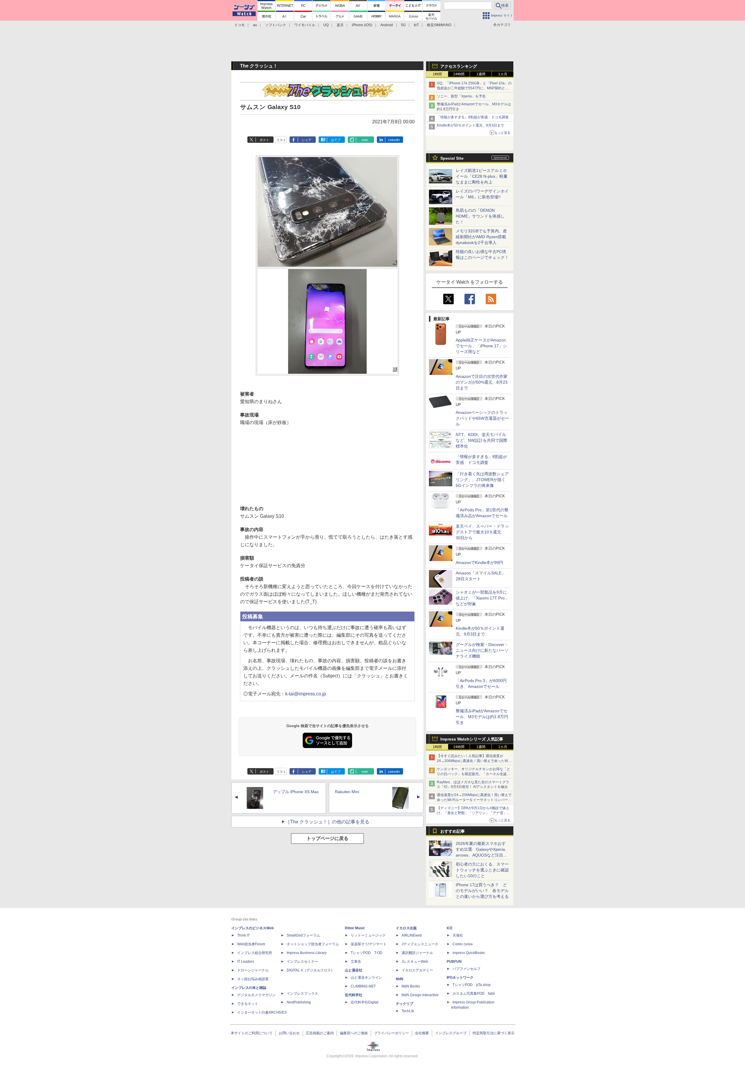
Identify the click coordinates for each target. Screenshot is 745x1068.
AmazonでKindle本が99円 (479, 562)
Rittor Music (355, 928)
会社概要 (422, 1033)
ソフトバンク (275, 25)
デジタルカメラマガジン (256, 995)
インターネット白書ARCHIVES (262, 1012)
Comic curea (463, 944)
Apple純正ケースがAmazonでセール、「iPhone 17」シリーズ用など (481, 346)
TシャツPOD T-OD (366, 953)
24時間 (458, 74)
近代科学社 (353, 995)
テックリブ (404, 1004)
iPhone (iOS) (362, 25)
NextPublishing (299, 1002)
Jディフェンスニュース (420, 944)
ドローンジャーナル (253, 970)
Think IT (243, 935)
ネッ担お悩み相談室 (253, 979)
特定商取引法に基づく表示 (494, 1033)
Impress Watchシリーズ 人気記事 (471, 739)
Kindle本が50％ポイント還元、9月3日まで (470, 125)
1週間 (480, 74)
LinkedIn (394, 140)
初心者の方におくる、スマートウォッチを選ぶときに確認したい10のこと (482, 870)
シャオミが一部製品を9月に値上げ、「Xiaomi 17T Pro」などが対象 (482, 598)
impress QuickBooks (469, 953)
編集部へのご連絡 (354, 1033)
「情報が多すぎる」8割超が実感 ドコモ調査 (473, 117)
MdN (399, 979)
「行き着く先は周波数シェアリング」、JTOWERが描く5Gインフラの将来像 (482, 479)
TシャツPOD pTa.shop (472, 985)
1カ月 (502, 74)
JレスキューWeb (415, 962)
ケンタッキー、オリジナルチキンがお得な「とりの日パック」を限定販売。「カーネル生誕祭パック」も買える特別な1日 (473, 774)
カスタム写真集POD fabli (474, 994)
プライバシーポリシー (391, 1033)
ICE (450, 928)
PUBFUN (454, 962)
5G (403, 25)
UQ (326, 25)
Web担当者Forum (251, 944)
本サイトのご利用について (252, 1033)
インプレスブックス (302, 994)
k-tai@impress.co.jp (305, 693)
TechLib (408, 1011)
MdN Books (411, 986)
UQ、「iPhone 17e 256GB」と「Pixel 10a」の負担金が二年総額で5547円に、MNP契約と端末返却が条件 (474, 88)
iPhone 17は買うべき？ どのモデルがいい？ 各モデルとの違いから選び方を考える (482, 890)
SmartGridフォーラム (303, 935)
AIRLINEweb (412, 935)
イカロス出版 (406, 928)
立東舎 (356, 962)
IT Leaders (245, 962)
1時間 (437, 74)
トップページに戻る (327, 838)
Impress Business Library (307, 953)
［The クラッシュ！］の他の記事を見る (327, 821)
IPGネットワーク (460, 978)
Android (386, 25)
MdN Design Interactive (420, 995)
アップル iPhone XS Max (296, 791)
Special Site (452, 158)
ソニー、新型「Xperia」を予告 (461, 96)
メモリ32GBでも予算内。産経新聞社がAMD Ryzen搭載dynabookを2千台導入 (481, 237)
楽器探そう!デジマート (368, 944)
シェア (306, 140)
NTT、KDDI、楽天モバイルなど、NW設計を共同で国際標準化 (481, 440)
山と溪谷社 (353, 970)
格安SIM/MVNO (439, 25)
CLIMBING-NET (363, 986)
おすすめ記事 (452, 831)
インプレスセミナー (302, 962)
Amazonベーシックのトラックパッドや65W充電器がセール (482, 418)
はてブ (335, 140)
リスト (281, 140)
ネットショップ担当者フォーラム (313, 944)
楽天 (340, 25)
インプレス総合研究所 (254, 953)
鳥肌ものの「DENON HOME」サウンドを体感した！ (480, 216)
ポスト (264, 140)
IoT (416, 25)
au (255, 25)
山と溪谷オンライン (366, 978)
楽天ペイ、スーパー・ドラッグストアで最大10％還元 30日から (482, 532)
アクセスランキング (458, 66)
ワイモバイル (304, 25)
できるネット (247, 1004)
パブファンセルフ (466, 969)
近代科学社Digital (364, 1002)
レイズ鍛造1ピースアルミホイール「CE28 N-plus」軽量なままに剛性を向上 (482, 176)
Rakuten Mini (347, 791)
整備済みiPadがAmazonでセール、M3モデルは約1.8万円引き (482, 717)
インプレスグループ (450, 1033)
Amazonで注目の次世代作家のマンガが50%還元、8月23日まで (482, 382)
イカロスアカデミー (417, 970)
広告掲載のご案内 (320, 1033)
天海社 (458, 935)
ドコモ (239, 25)
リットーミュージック (368, 935)
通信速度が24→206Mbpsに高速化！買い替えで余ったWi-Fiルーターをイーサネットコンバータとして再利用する (474, 800)
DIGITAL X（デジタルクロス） (310, 970)
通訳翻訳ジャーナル (417, 953)
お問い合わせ (289, 1033)
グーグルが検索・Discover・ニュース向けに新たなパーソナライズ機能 (482, 650)
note (365, 140)
